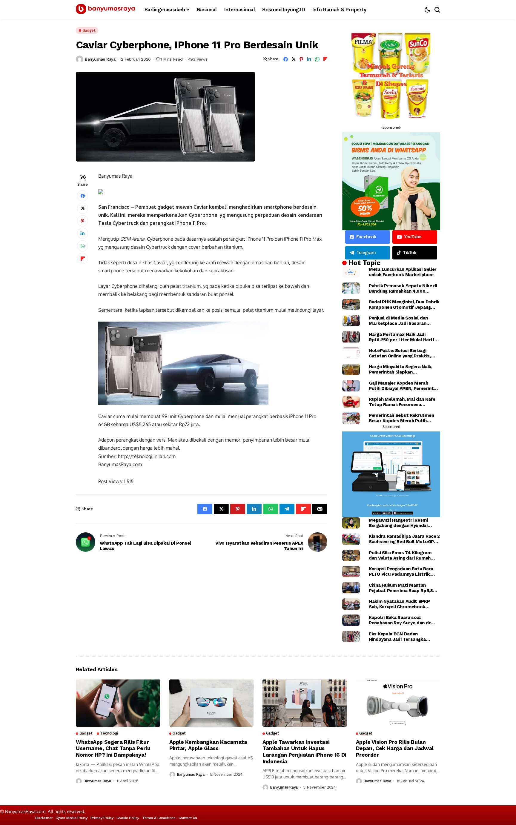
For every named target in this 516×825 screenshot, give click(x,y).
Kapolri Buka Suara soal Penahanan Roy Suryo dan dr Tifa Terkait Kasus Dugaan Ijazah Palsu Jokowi (400, 620)
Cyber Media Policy (71, 818)
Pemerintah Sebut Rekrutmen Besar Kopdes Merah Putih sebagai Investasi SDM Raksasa (403, 418)
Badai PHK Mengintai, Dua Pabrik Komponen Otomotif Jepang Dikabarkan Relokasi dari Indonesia (404, 304)
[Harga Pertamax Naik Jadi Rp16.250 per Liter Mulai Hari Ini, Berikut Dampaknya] (351, 336)
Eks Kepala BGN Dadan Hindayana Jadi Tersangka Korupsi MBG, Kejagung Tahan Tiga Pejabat (401, 636)
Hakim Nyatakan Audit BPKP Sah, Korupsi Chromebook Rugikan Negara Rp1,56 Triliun (401, 604)
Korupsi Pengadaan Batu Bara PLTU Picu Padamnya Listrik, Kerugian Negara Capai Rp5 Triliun (401, 571)
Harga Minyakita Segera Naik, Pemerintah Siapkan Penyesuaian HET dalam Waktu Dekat (402, 369)
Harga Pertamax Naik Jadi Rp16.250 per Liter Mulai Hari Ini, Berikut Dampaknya (404, 337)
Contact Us (188, 818)
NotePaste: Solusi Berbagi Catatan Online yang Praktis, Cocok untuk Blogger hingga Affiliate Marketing (400, 353)
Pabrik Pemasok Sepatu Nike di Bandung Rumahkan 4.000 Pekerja (403, 288)
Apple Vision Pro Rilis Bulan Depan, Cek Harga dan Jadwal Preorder (395, 748)
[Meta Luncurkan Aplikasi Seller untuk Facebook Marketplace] (351, 272)
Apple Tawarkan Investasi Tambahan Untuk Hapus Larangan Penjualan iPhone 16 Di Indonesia (304, 751)
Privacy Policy (101, 818)
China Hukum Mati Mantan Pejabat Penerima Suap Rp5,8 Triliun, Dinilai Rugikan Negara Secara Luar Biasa (401, 588)
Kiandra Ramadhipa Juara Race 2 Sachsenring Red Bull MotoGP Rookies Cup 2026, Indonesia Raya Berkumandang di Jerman (404, 539)
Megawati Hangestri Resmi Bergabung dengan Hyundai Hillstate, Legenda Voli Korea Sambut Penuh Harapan (400, 522)
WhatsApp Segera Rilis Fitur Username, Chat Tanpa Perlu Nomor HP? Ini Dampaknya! (113, 748)
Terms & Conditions (159, 818)
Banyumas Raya (100, 59)
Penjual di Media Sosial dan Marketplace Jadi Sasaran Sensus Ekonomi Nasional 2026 (403, 320)
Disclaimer (44, 818)
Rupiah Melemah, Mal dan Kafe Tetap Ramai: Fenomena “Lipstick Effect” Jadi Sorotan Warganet (402, 402)
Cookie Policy (127, 818)
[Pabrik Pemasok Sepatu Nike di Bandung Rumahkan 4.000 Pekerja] (351, 288)
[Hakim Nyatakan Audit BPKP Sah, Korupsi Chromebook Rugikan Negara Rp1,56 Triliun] (351, 604)
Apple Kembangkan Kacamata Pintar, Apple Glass (208, 745)
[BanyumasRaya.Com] (106, 10)
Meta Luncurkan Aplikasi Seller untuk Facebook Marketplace (403, 272)
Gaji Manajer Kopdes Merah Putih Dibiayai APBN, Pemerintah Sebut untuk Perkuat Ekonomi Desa (404, 385)
